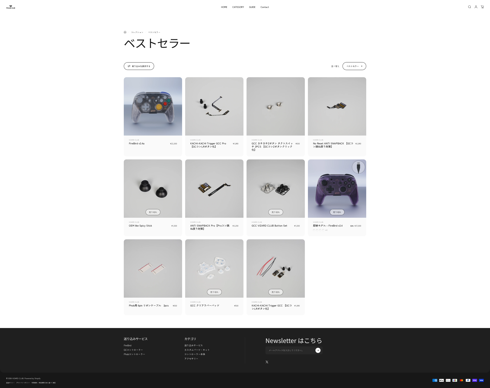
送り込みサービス (193, 345)
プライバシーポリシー (23, 383)
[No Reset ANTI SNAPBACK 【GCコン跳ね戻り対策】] (337, 106)
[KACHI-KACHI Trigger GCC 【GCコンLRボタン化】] (276, 268)
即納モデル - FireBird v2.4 (328, 225)
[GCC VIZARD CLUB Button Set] (276, 188)
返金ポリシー (10, 383)
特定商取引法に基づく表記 (47, 383)
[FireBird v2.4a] (153, 106)
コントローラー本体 (194, 354)
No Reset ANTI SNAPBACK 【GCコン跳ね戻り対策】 (333, 144)
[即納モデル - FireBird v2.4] (337, 188)
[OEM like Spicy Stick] (153, 188)
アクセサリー (191, 358)
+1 (326, 230)
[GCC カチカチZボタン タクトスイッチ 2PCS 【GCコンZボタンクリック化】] (276, 106)
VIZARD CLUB (134, 140)
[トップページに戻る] (125, 32)
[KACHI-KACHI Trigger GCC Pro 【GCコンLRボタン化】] (214, 106)
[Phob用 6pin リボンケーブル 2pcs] (153, 268)
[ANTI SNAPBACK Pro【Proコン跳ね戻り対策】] (214, 188)
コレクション (137, 32)
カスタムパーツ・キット (197, 349)
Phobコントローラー (134, 354)
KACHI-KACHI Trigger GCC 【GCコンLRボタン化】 (272, 307)
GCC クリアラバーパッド (204, 305)
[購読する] (318, 350)
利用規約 (34, 383)
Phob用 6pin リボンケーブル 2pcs (149, 305)
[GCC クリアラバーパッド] (214, 268)
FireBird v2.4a (136, 143)
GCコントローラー (133, 349)
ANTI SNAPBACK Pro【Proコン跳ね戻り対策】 (209, 227)
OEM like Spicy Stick (140, 225)
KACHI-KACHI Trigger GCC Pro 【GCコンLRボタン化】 (208, 144)
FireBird (127, 345)
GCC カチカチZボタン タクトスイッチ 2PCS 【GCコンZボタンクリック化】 (272, 146)
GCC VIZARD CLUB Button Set (269, 225)
